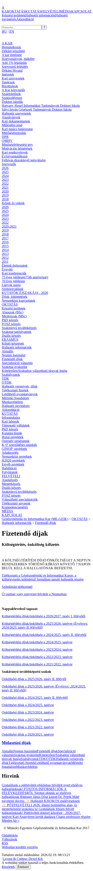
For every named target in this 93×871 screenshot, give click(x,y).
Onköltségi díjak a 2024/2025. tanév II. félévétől (35, 697)
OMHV (7, 141)
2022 (5, 183)
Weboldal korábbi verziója (20, 847)
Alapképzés (10, 480)
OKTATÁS (17, 11)
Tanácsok (8, 82)
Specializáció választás (17, 363)
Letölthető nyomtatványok (20, 394)
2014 (5, 250)
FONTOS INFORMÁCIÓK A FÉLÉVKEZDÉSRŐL (34, 791)
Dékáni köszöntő (13, 51)
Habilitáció (9, 468)
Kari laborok (10, 421)
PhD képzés (10, 320)
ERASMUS (10, 339)
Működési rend (12, 125)
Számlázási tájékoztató (17, 587)
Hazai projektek (12, 437)
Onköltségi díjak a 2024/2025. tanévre (28, 705)
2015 (5, 246)
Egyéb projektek (13, 464)
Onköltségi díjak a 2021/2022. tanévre (28, 727)
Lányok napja (11, 285)
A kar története (12, 55)
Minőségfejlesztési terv (17, 144)
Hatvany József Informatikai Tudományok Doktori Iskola (41, 105)
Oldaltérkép (10, 835)
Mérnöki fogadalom (15, 398)
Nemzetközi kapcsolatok (18, 300)
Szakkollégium (12, 98)
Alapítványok (11, 117)
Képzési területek (13, 15)
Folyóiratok (10, 472)
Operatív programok (15, 441)
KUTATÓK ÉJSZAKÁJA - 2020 (25, 293)
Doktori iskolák (12, 102)
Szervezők (9, 164)
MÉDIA (65, 11)
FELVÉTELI (50, 11)
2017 (5, 238)
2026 (5, 168)
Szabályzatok (11, 374)
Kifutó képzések (13, 343)
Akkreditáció (25, 19)
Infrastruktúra (11, 417)
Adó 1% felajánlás (14, 63)
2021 (5, 187)
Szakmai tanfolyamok (16, 332)
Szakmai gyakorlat (14, 367)
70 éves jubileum (13, 281)
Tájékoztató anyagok (16, 503)
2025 (5, 172)
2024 (5, 176)
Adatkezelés (10, 452)
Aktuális (7, 351)
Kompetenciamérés (15, 507)
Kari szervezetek (13, 78)
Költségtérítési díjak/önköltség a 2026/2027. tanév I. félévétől (43, 616)
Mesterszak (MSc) (14, 316)
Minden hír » (10, 820)
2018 (5, 199)
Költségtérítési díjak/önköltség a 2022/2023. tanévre (37, 657)
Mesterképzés (11, 484)
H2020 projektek (13, 460)
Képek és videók (13, 203)
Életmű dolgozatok (14, 265)
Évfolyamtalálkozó (14, 156)
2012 (5, 258)
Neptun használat (13, 355)
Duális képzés (11, 335)
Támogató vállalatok (16, 425)
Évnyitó (7, 269)
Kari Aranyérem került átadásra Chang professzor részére (51, 817)
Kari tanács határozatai (17, 129)
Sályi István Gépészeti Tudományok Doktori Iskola (37, 109)
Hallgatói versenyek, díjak (19, 386)
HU (4, 31)
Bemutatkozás (11, 47)
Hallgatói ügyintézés (16, 406)
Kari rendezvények (15, 152)
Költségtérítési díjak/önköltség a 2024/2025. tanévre (37, 642)
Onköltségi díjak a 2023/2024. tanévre (28, 712)
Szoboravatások (12, 289)
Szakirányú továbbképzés (19, 328)
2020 (5, 191)
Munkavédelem (12, 402)
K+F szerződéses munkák (19, 445)
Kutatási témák (12, 433)
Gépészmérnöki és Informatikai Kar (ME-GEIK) (35, 519)
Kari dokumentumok (16, 121)
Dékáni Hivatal (12, 70)
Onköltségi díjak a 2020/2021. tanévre (28, 734)
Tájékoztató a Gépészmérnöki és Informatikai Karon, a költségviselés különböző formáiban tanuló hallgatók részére (43, 577)
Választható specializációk (20, 499)
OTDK (7, 382)
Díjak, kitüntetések (14, 296)
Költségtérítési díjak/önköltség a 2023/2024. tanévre (37, 649)
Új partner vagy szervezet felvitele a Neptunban (34, 594)
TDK (5, 378)
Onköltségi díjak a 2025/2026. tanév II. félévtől (34, 679)
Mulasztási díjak (16, 742)
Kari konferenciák (14, 273)
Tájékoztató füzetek (15, 390)
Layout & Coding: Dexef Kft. (23, 859)
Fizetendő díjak (12, 359)
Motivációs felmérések (17, 148)
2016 (5, 242)
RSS (5, 843)
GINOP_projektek (14, 449)
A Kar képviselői (13, 90)
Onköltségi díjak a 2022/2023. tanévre (28, 720)
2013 (5, 254)
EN (11, 31)
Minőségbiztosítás (14, 133)
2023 (5, 180)
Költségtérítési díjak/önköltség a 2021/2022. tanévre (37, 664)
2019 (5, 195)
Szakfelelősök (11, 94)
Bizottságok (10, 86)
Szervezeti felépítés (15, 66)
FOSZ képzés (11, 324)
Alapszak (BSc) (12, 312)
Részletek (8, 867)
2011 (5, 261)
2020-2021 (9, 226)
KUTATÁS (33, 11)
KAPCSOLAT (81, 11)
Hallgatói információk (40, 15)
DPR (5, 137)
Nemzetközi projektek (17, 456)
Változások (9, 839)
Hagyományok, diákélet (18, 59)
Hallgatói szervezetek (16, 113)
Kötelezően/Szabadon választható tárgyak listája (34, 371)
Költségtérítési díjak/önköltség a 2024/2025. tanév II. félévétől (44, 635)
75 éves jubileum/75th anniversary (25, 277)
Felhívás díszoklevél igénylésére (24, 160)
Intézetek (8, 74)
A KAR (5, 9)
